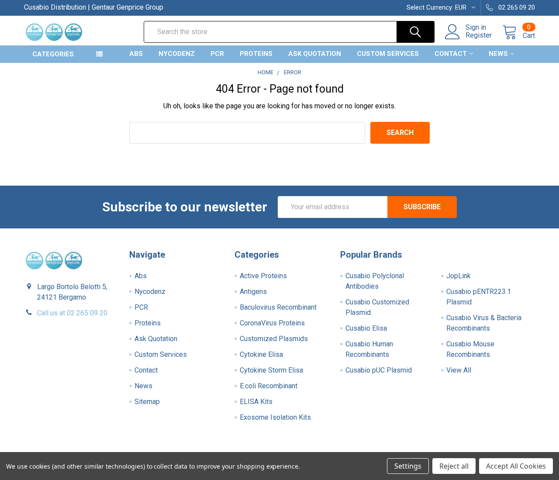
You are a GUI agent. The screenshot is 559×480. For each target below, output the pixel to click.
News (498, 54)
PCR (217, 54)
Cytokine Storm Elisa (271, 370)
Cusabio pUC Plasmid (378, 370)
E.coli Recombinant (268, 386)
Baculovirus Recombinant (278, 307)
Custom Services (388, 54)
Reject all (454, 466)
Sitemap (147, 401)
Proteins (256, 54)
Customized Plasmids (274, 339)
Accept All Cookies (516, 466)
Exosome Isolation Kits (275, 417)
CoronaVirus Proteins (272, 323)
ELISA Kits (256, 401)
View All (458, 370)
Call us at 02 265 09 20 (72, 313)
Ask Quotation (314, 54)
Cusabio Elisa (366, 328)
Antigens (253, 291)
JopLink (458, 276)
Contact (451, 54)
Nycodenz (177, 54)
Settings (407, 466)
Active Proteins (263, 276)
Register (479, 35)
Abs (136, 54)
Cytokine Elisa (261, 354)
